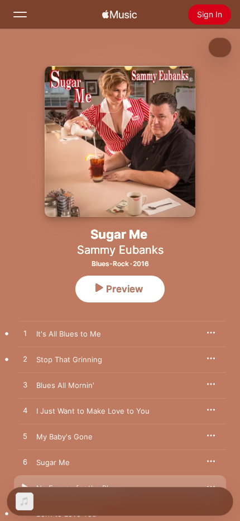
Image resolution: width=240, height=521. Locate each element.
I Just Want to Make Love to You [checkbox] (93, 410)
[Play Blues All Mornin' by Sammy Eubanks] (25, 385)
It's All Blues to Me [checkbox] (68, 333)
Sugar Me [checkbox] (53, 462)
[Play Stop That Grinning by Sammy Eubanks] (25, 359)
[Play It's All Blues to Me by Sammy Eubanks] (25, 334)
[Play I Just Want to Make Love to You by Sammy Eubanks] (25, 411)
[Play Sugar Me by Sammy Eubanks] (25, 462)
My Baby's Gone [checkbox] (64, 436)
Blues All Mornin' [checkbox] (65, 385)
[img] (119, 15)
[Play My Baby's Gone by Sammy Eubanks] (25, 437)
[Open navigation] (20, 14)
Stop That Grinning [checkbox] (69, 359)
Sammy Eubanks (120, 250)
